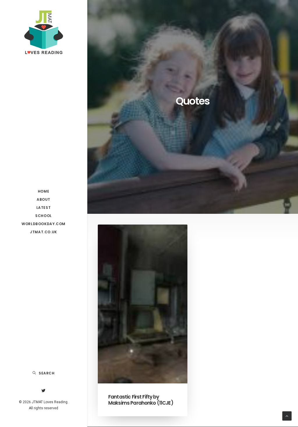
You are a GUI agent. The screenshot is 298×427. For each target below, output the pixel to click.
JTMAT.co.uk (43, 231)
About (43, 199)
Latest (43, 207)
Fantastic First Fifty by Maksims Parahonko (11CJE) (140, 399)
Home (43, 191)
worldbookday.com (43, 223)
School (43, 215)
